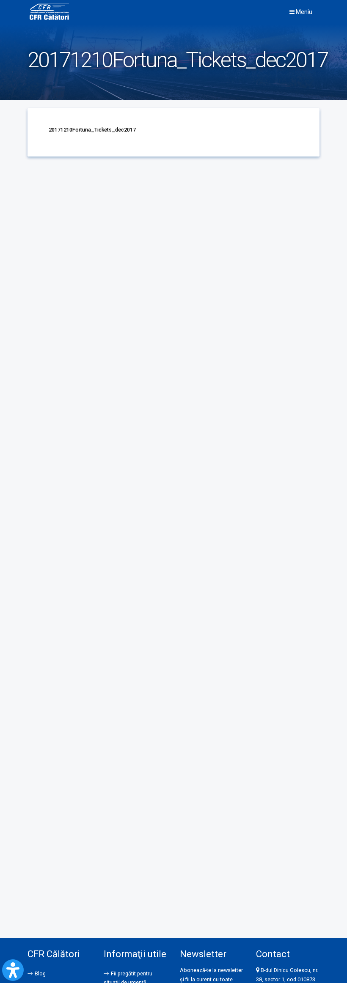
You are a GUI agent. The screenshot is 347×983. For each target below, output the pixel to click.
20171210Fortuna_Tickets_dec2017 (92, 129)
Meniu (303, 11)
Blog (40, 973)
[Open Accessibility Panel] (13, 970)
